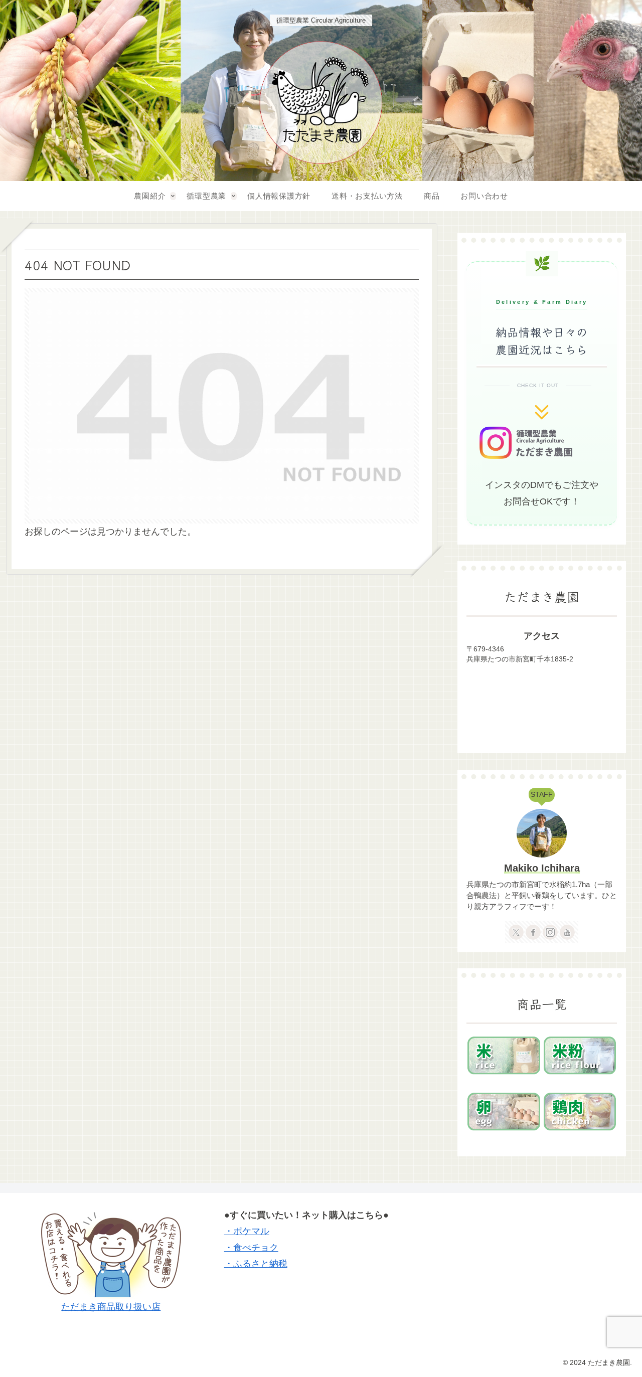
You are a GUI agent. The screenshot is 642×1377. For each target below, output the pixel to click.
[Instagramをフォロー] (550, 932)
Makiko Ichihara (542, 868)
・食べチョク (251, 1248)
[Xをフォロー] (516, 932)
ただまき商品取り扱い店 (110, 1307)
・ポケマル (246, 1231)
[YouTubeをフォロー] (567, 932)
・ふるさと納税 (255, 1264)
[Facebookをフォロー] (533, 932)
